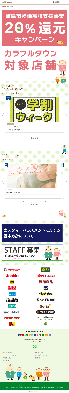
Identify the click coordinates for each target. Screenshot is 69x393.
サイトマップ (6, 361)
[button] (27, 78)
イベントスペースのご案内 (9, 355)
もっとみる (34, 138)
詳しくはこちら (16, 6)
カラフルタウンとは (7, 352)
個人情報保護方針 (7, 358)
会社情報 (37, 358)
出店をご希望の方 (39, 352)
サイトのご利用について (41, 355)
